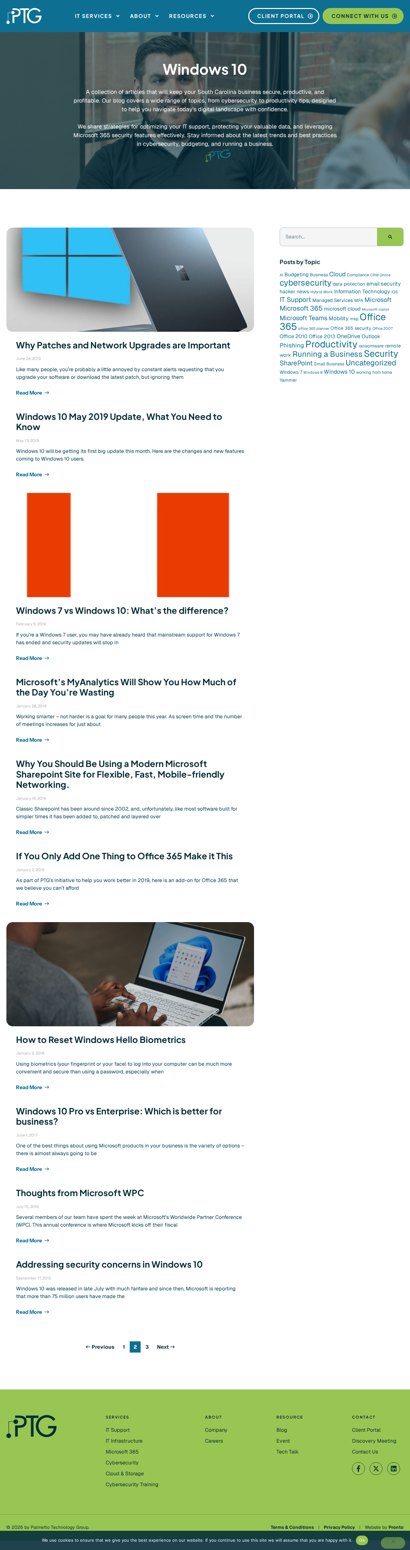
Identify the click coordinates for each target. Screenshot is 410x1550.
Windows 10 (339, 371)
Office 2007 (383, 328)
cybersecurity (306, 282)
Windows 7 (291, 372)
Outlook (371, 336)
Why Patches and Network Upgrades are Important (123, 344)
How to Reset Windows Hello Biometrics (101, 1039)
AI (281, 275)
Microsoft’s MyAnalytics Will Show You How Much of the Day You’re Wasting (126, 686)
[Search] (390, 237)
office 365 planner (313, 328)
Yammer (288, 380)
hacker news (294, 291)
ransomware (371, 346)
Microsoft (378, 300)
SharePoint (296, 363)
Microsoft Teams (303, 318)
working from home (374, 372)
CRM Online (380, 275)
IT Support (295, 299)
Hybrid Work (321, 292)
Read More (29, 392)
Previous (102, 1347)
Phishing (292, 345)
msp (354, 318)
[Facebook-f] (358, 1468)
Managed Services (332, 300)
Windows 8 (313, 372)
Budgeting (296, 274)
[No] (393, 1543)
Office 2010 (294, 336)
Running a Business (327, 354)
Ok (362, 1540)
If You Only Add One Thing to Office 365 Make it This (124, 855)
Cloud (337, 274)
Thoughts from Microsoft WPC (80, 1192)
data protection (349, 284)
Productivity (331, 344)
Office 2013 (322, 336)
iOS (394, 292)
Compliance (358, 275)
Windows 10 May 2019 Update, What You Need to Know (119, 421)
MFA (358, 300)
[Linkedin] (393, 1468)
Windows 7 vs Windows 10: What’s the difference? (122, 610)
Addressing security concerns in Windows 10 (109, 1264)
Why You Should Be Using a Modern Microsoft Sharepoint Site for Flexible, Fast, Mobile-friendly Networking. (120, 774)
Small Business (329, 364)
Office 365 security (351, 328)
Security (381, 353)
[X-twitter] (376, 1468)
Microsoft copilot (375, 309)
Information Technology (362, 291)
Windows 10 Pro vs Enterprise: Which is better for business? (119, 1116)
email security (383, 283)
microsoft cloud (342, 308)
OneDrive (348, 336)
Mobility (338, 318)
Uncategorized (371, 363)
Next (163, 1347)
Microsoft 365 (301, 308)
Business (319, 275)
